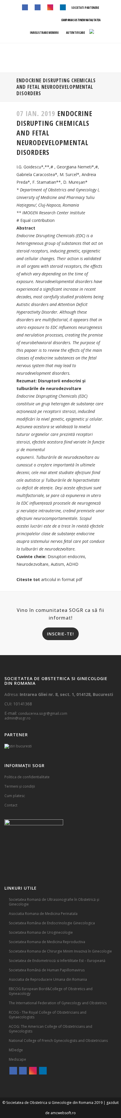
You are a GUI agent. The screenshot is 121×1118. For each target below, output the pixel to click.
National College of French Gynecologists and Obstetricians (58, 1040)
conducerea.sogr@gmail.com (42, 713)
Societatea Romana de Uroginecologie (41, 932)
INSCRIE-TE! (60, 634)
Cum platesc (14, 795)
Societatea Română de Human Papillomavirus (47, 970)
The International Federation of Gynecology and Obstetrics (58, 1002)
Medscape (17, 1059)
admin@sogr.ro (17, 718)
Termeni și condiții (19, 786)
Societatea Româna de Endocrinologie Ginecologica (52, 922)
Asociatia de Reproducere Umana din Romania (48, 979)
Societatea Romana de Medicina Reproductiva (47, 941)
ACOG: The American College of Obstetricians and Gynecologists (50, 1029)
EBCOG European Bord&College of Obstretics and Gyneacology (51, 991)
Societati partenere (85, 8)
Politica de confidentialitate (27, 776)
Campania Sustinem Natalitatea (80, 20)
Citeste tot (28, 579)
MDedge (16, 1049)
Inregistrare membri (44, 33)
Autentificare (75, 33)
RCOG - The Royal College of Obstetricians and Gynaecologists (47, 1015)
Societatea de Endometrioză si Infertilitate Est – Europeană (57, 960)
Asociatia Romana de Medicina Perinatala (43, 913)
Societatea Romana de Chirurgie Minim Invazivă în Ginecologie (60, 951)
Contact (10, 805)
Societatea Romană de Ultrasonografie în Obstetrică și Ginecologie (54, 902)
